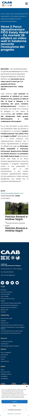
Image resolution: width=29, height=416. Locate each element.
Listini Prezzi (4, 354)
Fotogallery (4, 376)
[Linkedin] (12, 282)
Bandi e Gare (4, 309)
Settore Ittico (5, 323)
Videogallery (4, 378)
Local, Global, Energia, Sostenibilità (11, 303)
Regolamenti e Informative (9, 307)
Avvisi (2, 369)
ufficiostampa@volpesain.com (12, 193)
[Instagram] (7, 282)
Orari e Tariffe (4, 296)
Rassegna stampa (6, 374)
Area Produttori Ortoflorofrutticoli (11, 333)
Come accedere (5, 294)
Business (3, 357)
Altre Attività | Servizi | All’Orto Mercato (12, 325)
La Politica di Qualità (7, 341)
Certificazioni (4, 343)
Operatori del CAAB (6, 318)
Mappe (3, 301)
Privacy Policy (17, 413)
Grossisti (3, 320)
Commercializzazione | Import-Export (12, 331)
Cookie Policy (11, 413)
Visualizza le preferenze (14, 409)
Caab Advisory (5, 361)
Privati (2, 359)
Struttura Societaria (6, 292)
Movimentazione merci (7, 298)
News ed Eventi (5, 372)
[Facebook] (2, 282)
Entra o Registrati (6, 352)
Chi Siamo (4, 289)
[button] (27, 386)
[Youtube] (17, 282)
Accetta (14, 401)
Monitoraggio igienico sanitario (10, 346)
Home (3, 14)
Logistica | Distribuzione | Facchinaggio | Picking (13, 328)
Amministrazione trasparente (9, 305)
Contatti (3, 312)
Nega (14, 405)
